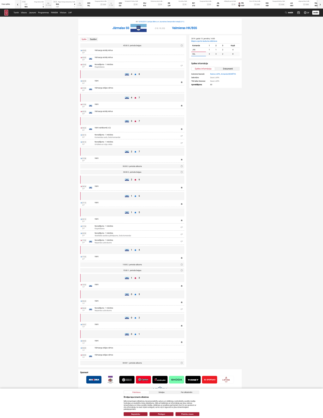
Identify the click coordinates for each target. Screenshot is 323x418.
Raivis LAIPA (215, 74)
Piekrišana (136, 392)
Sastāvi (93, 39)
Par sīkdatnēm (186, 392)
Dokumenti (228, 69)
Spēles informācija (203, 69)
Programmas (43, 12)
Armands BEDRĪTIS (228, 74)
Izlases (24, 12)
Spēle (84, 39)
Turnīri (16, 12)
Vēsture (63, 12)
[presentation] (17, 4)
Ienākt (315, 13)
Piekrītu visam (187, 414)
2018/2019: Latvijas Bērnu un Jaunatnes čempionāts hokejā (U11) (161, 22)
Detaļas (162, 392)
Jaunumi (32, 12)
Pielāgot (161, 414)
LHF (70, 12)
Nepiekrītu (135, 414)
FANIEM (54, 12)
